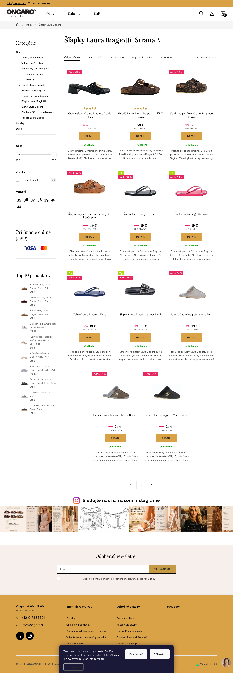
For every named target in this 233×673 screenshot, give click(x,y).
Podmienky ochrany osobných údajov (86, 631)
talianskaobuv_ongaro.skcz (30, 636)
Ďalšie (19, 128)
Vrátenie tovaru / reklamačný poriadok (86, 637)
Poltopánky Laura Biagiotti (35, 68)
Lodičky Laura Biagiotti (33, 85)
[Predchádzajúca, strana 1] (140, 485)
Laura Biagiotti (39, 180)
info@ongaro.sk (16, 3)
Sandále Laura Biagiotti (33, 90)
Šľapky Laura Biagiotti (33, 101)
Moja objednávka (75, 643)
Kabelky (20, 123)
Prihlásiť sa (162, 569)
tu (102, 659)
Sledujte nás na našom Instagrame (121, 500)
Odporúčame (72, 57)
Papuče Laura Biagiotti (33, 117)
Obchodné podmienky (78, 624)
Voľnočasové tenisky (32, 63)
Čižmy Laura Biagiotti (32, 106)
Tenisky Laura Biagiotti (33, 57)
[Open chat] (226, 665)
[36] (26, 200)
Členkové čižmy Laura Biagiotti (37, 112)
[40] (53, 200)
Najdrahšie (117, 57)
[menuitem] (52, 14)
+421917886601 (33, 617)
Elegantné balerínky (35, 74)
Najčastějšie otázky (126, 624)
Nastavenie (74, 667)
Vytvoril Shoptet (208, 664)
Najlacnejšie (96, 57)
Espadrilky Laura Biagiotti (34, 96)
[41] (19, 207)
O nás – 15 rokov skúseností (131, 637)
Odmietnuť (136, 654)
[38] (39, 200)
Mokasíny (29, 79)
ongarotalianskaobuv (20, 636)
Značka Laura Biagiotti (128, 643)
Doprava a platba (125, 618)
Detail (89, 136)
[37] (33, 200)
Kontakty (70, 618)
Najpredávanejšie (142, 57)
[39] (46, 200)
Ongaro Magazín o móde (129, 631)
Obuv (19, 52)
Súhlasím (159, 654)
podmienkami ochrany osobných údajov (134, 578)
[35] (19, 200)
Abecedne (167, 57)
